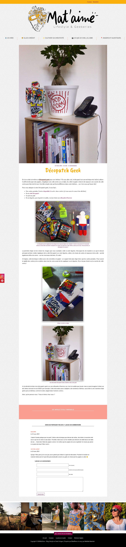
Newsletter (96, 2)
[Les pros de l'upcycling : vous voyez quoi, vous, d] (94, 516)
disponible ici (47, 191)
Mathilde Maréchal (89, 541)
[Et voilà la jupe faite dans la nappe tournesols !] (52, 516)
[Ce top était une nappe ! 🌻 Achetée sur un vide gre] (73, 516)
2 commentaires (72, 165)
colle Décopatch (34, 193)
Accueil (45, 538)
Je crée (65, 165)
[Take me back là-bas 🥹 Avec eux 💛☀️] (10, 516)
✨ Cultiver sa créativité (53, 38)
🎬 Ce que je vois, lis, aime (82, 38)
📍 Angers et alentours (111, 38)
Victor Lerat (35, 449)
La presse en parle (61, 538)
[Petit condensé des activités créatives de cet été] (31, 516)
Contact (70, 538)
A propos (89, 2)
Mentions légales (78, 538)
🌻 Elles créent (28, 38)
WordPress (74, 541)
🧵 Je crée (9, 38)
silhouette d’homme (66, 198)
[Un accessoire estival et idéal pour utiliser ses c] (115, 516)
